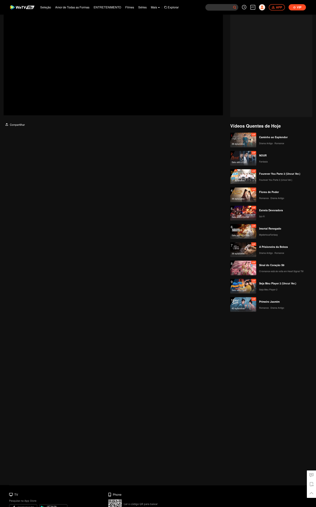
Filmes (129, 7)
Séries (142, 7)
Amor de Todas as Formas (72, 7)
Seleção (45, 7)
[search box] (234, 7)
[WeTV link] (22, 7)
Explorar (173, 7)
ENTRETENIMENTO (107, 7)
